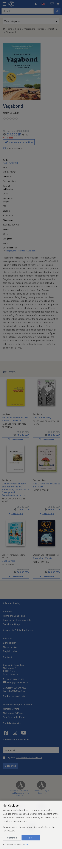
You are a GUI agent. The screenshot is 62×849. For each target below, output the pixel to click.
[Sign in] (36, 4)
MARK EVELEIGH (11, 112)
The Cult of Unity (42, 417)
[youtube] (24, 733)
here (26, 844)
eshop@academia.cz (17, 682)
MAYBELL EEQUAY (41, 490)
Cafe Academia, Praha (14, 717)
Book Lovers (8, 560)
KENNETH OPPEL (41, 561)
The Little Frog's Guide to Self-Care (46, 485)
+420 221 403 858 (15, 679)
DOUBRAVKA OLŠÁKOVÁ (44, 421)
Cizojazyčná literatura (34, 28)
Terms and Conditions (14, 615)
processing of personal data (29, 757)
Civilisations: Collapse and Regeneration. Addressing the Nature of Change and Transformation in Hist (15, 489)
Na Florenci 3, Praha (13, 712)
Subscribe (10, 765)
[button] (44, 4)
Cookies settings (11, 624)
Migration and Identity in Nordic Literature (15, 419)
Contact (7, 657)
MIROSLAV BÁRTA (10, 498)
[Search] (57, 11)
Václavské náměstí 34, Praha (17, 704)
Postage (7, 611)
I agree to (24, 757)
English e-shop (10, 651)
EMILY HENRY (8, 564)
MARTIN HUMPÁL (9, 424)
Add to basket (17, 439)
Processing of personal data (17, 619)
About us (7, 638)
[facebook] (6, 733)
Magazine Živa (10, 646)
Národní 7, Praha (11, 708)
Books (18, 28)
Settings (12, 837)
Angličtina (52, 28)
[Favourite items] (52, 4)
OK (30, 837)
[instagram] (15, 733)
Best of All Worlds (42, 558)
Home (9, 28)
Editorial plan (9, 642)
